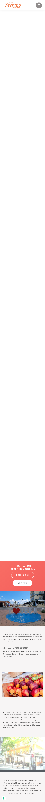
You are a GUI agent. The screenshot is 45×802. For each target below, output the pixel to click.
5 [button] (29, 558)
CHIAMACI (22, 583)
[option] (22, 280)
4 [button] (26, 558)
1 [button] (16, 558)
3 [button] (22, 558)
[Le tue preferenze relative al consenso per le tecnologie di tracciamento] (4, 798)
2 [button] (19, 558)
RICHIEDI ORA (22, 575)
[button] (2, 608)
